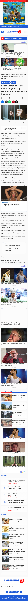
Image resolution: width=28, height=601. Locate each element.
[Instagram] (10, 592)
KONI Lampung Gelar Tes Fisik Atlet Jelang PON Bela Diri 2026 (17, 551)
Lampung (13, 82)
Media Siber (11, 586)
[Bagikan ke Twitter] (6, 101)
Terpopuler (14, 38)
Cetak (24, 98)
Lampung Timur (8, 260)
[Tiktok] (21, 592)
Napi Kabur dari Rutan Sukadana (9, 262)
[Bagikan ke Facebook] (2, 101)
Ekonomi (10, 483)
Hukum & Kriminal (6, 82)
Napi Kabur (16, 260)
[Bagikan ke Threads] (16, 101)
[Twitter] (18, 592)
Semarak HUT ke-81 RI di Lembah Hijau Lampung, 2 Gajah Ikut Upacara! (15, 488)
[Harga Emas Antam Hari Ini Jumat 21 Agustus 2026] (5, 544)
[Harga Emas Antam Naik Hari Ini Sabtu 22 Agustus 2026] (5, 529)
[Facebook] (7, 592)
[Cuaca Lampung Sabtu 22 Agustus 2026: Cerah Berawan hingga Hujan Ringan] (6, 406)
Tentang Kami (4, 586)
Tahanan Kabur (22, 262)
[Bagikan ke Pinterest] (13, 101)
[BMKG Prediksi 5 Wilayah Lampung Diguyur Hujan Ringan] (6, 414)
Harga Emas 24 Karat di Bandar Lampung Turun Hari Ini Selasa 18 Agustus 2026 (16, 481)
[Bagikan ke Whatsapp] (9, 101)
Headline (7, 38)
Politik (25, 38)
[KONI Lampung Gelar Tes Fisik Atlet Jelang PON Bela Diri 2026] (5, 552)
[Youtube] (15, 592)
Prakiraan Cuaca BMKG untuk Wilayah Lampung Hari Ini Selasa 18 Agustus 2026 (16, 502)
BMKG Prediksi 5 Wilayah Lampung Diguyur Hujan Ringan (18, 413)
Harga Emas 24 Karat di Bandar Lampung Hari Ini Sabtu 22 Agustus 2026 (19, 397)
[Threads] (12, 592)
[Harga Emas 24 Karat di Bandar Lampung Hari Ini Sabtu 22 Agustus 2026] (6, 397)
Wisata (20, 38)
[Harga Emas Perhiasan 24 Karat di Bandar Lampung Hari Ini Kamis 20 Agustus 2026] (6, 422)
